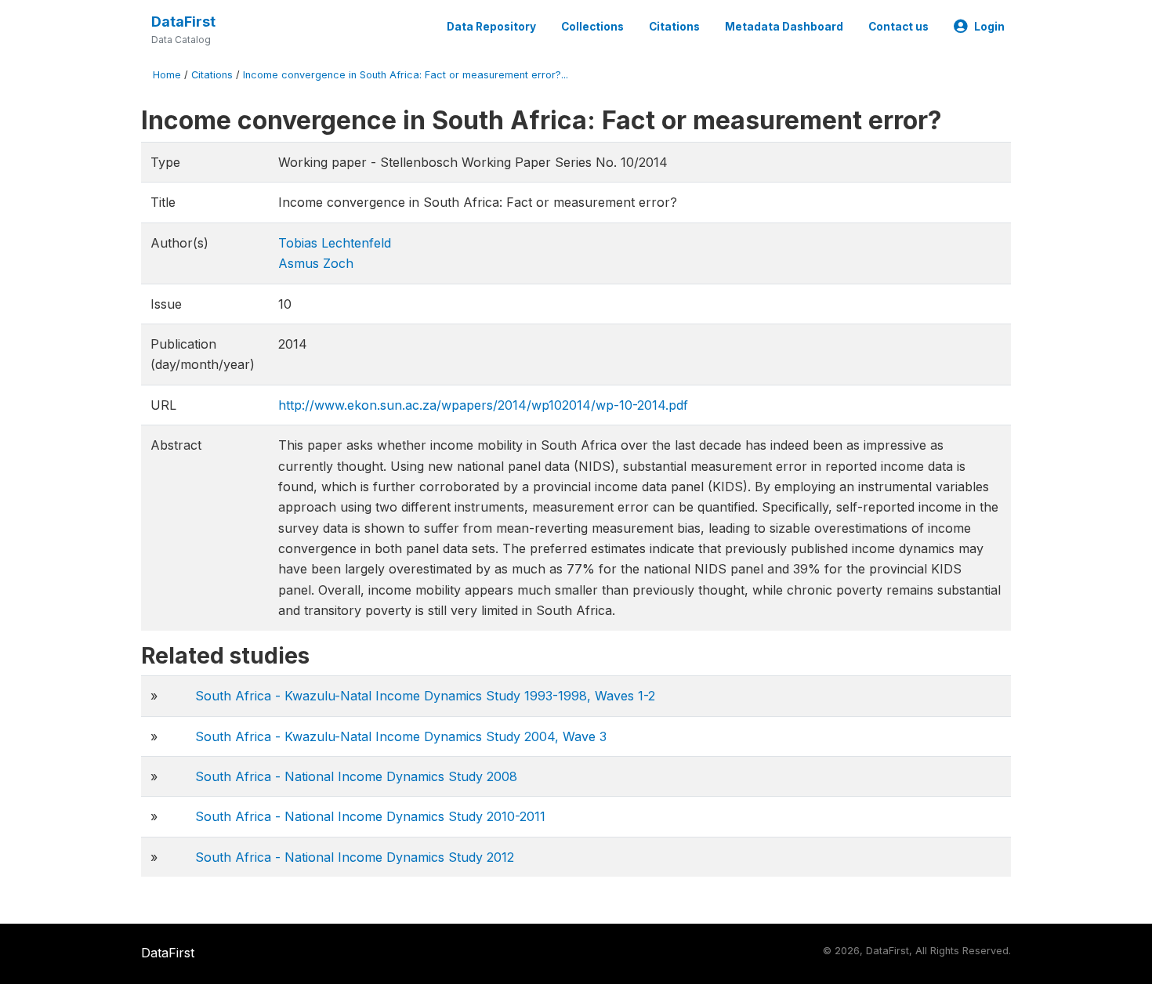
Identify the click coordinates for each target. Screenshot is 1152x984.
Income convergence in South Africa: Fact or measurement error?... (405, 75)
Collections (592, 26)
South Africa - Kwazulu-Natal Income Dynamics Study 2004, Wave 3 (401, 736)
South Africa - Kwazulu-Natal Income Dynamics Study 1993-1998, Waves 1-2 (425, 696)
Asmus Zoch (315, 263)
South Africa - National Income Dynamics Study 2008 (356, 776)
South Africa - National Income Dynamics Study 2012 (354, 857)
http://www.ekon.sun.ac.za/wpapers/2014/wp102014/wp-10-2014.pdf (483, 405)
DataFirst (183, 21)
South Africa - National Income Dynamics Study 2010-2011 (370, 816)
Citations (674, 26)
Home (167, 75)
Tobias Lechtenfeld (334, 243)
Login (989, 26)
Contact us (898, 26)
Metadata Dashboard (784, 26)
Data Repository (491, 26)
